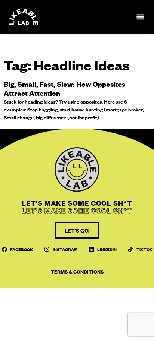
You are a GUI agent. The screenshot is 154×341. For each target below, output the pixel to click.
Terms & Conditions (77, 271)
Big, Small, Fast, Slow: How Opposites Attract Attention (64, 88)
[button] (140, 17)
